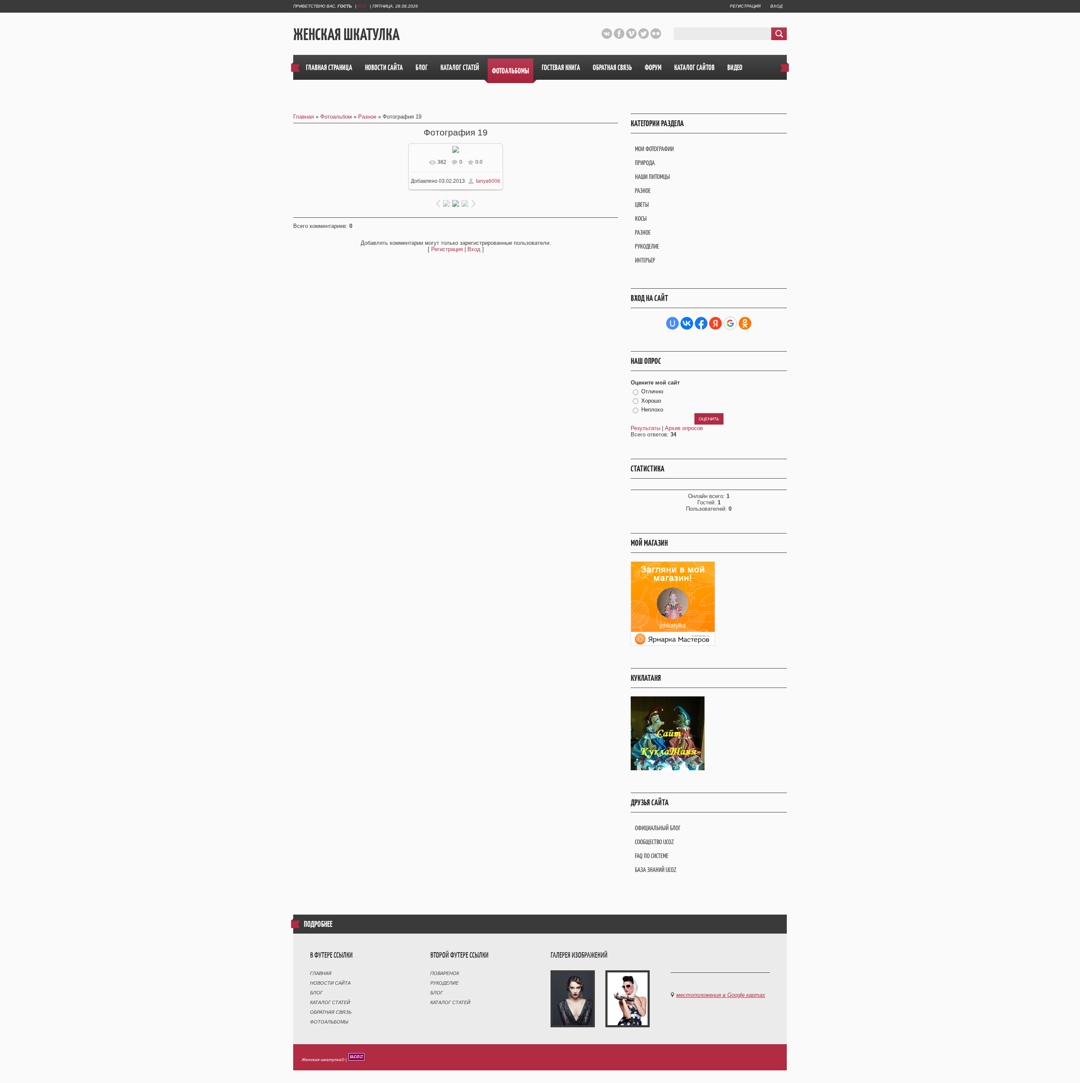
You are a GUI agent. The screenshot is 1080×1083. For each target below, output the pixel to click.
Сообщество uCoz (654, 842)
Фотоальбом (336, 117)
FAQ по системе (651, 856)
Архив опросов (684, 428)
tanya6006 (488, 181)
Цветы (642, 204)
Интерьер (645, 260)
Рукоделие (647, 246)
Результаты (645, 428)
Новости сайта (330, 983)
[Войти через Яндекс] (715, 323)
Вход (776, 6)
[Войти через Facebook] (701, 323)
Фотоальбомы (329, 1021)
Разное (367, 117)
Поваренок (444, 973)
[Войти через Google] (730, 323)
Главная (303, 117)
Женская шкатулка (346, 34)
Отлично (652, 391)
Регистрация (745, 6)
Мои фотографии (654, 149)
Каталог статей (330, 1002)
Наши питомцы (652, 177)
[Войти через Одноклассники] (745, 323)
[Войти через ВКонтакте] (686, 323)
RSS (362, 6)
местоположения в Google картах (720, 995)
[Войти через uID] (672, 323)
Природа (645, 163)
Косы (641, 218)
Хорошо (651, 401)
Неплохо (652, 409)
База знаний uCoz (655, 870)
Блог (316, 992)
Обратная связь (330, 1012)
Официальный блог (657, 828)
